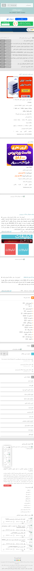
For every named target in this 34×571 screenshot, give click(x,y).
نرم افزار (30, 334)
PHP (29, 306)
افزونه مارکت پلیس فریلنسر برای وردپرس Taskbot (15, 519)
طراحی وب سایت (28, 568)
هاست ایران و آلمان (27, 170)
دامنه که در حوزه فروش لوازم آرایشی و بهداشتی (22, 58)
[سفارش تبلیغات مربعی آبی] (23, 254)
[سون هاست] (17, 25)
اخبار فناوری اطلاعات (27, 313)
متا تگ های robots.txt (29, 277)
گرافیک (30, 339)
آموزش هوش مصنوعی (28, 421)
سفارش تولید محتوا (28, 399)
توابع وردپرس (27, 503)
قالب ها (30, 327)
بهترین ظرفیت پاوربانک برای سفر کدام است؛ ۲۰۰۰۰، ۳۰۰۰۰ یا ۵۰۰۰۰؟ (17, 44)
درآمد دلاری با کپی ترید (27, 390)
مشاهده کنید (6, 485)
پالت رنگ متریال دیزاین (25, 509)
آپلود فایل (31, 434)
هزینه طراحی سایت (28, 394)
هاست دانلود (4, 568)
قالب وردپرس (30, 412)
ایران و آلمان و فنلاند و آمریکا (25, 179)
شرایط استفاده (27, 507)
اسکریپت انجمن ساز (28, 41)
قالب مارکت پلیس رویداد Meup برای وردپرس (24, 369)
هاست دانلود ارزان (29, 425)
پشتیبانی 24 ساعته (27, 182)
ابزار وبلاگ (28, 496)
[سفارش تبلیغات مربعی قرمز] (10, 254)
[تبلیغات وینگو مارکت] (17, 349)
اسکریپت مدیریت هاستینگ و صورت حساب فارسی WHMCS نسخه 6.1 (13, 540)
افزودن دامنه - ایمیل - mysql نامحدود (23, 105)
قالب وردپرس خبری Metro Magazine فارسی (16, 547)
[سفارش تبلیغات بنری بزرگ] (17, 238)
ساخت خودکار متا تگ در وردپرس (26, 214)
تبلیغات (28, 490)
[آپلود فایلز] (17, 20)
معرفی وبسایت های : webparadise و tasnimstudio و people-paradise (16, 52)
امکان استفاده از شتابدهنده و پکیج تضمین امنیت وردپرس (23, 127)
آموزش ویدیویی (29, 308)
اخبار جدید (31, 408)
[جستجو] (4, 5)
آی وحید (22, 568)
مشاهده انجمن (3, 38)
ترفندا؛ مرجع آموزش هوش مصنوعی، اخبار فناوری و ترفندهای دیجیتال (17, 46)
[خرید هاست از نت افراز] (17, 242)
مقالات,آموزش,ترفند (11, 217)
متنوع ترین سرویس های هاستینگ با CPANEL (23, 101)
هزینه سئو (30, 381)
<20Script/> (17, 10)
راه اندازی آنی (28, 117)
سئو (18, 217)
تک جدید (31, 417)
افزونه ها (30, 318)
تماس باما (28, 494)
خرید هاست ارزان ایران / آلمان (26, 74)
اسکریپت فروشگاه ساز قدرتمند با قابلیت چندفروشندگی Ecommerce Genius (13, 526)
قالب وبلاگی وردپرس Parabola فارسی (18, 533)
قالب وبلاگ (29, 329)
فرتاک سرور (30, 142)
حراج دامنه (30, 430)
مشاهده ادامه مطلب (5, 231)
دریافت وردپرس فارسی (25, 511)
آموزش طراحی (29, 303)
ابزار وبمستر (29, 311)
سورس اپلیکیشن (28, 325)
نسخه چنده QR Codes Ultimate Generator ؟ (22, 55)
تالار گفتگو (28, 498)
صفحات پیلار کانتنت (28, 61)
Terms (31, 562)
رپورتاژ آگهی (29, 322)
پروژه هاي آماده (28, 336)
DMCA (21, 562)
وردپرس (4, 217)
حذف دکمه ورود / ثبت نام (27, 67)
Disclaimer (17, 563)
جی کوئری (30, 320)
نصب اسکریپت (27, 505)
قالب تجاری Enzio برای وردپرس (26, 364)
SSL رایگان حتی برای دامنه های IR (24, 114)
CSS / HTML (27, 304)
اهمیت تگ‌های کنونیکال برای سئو (25, 64)
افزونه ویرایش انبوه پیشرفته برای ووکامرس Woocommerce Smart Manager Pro (17, 359)
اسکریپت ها (29, 315)
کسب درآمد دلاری (29, 403)
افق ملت (31, 385)
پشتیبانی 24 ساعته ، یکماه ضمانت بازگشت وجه (23, 121)
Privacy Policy (27, 562)
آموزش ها (22, 217)
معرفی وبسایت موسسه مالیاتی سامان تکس (23, 49)
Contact (18, 562)
